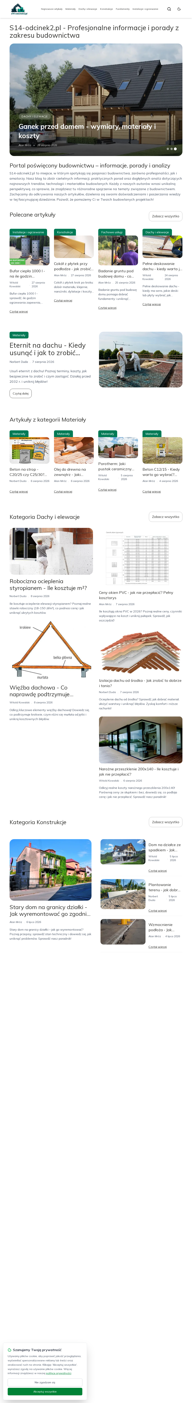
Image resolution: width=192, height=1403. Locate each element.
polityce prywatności (58, 1373)
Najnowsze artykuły (51, 9)
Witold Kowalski (20, 702)
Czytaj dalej (20, 393)
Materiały (70, 9)
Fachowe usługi (111, 232)
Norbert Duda (18, 481)
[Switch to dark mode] (179, 9)
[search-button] (169, 9)
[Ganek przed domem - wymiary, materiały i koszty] (96, 100)
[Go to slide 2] (171, 149)
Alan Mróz (25, 145)
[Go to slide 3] (175, 149)
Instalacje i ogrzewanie (145, 9)
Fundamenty (123, 9)
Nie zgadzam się (45, 1382)
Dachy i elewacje (88, 9)
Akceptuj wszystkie (45, 1391)
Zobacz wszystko (165, 216)
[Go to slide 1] (168, 149)
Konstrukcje (106, 9)
